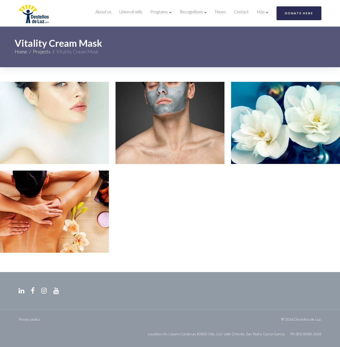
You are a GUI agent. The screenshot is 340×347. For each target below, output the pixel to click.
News (220, 11)
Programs (159, 11)
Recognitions (191, 11)
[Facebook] (33, 291)
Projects (41, 51)
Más (261, 11)
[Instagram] (44, 291)
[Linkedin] (21, 291)
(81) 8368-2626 (308, 334)
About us (103, 11)
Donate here (299, 13)
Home (21, 51)
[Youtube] (56, 291)
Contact (241, 11)
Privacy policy (29, 319)
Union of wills (130, 11)
